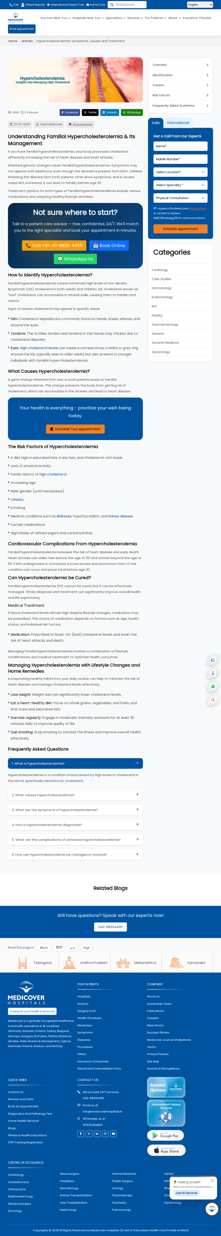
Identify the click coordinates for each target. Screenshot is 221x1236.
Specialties (114, 18)
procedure (85, 1047)
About (173, 18)
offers (81, 1054)
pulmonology (121, 1210)
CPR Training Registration (25, 1142)
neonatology (69, 1188)
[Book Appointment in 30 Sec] (211, 1209)
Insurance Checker (197, 18)
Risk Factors (161, 95)
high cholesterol (53, 474)
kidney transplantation (76, 1195)
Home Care (97, 4)
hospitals (83, 996)
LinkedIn (111, 112)
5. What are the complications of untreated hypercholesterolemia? (66, 839)
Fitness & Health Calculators (27, 1135)
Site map (153, 1061)
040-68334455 (110, 927)
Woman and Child (20, 1099)
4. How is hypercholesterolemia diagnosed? (47, 824)
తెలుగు (44, 948)
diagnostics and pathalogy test (30, 1114)
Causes (158, 85)
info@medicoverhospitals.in (102, 1111)
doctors (82, 1004)
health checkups (89, 1018)
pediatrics (67, 1181)
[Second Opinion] (213, 673)
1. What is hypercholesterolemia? (38, 763)
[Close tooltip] (212, 1180)
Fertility (157, 315)
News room (155, 1025)
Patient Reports (35, 4)
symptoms (85, 1032)
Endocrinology (82, 124)
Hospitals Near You (87, 18)
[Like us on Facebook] (80, 1134)
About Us (153, 996)
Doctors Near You (54, 18)
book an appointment (23, 1106)
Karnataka (196, 962)
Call (16, 4)
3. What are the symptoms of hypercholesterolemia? (55, 810)
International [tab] (178, 122)
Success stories (158, 1032)
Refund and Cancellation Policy (99, 1068)
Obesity (17, 499)
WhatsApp (133, 112)
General (158, 333)
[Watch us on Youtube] (113, 1134)
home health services (23, 1121)
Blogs (12, 1128)
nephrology (68, 1210)
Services (134, 18)
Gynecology (161, 352)
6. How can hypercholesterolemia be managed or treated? (59, 854)
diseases (83, 1040)
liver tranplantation (73, 1203)
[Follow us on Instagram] (105, 1134)
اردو (72, 948)
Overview (160, 65)
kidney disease (120, 516)
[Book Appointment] (213, 659)
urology (117, 1188)
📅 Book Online (109, 245)
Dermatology (162, 288)
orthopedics (17, 1189)
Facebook (71, 112)
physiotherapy (122, 1195)
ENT (154, 306)
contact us (15, 1092)
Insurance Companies (93, 1061)
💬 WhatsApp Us (75, 259)
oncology (15, 1211)
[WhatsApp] (213, 686)
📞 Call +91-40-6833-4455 (54, 245)
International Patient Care (67, 4)
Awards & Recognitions (163, 1068)
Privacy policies (158, 1054)
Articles (27, 41)
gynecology (173, 1203)
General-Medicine (165, 343)
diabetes (64, 516)
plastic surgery (122, 1181)
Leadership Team (159, 1004)
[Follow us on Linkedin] (97, 1134)
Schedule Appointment (180, 229)
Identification (163, 75)
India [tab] (156, 122)
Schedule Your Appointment (77, 429)
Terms (151, 1047)
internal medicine (124, 1174)
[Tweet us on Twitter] (89, 1134)
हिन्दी (59, 948)
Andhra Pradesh (93, 962)
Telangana (42, 962)
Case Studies (161, 279)
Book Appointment (22, 29)
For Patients (154, 18)
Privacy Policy (198, 208)
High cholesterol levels (39, 347)
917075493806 (93, 1125)
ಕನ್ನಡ (86, 948)
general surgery (19, 1204)
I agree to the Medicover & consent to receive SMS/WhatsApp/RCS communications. (180, 213)
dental (169, 1174)
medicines (84, 1025)
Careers (153, 1018)
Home (12, 41)
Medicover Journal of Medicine (169, 1040)
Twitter (91, 112)
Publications (155, 1011)
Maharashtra (145, 962)
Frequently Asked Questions (173, 105)
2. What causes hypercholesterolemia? (43, 795)
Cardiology (160, 270)
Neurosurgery (69, 1174)
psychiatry (119, 1203)
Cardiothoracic (18, 1182)
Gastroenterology (165, 324)
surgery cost (86, 1011)
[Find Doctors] (213, 700)
